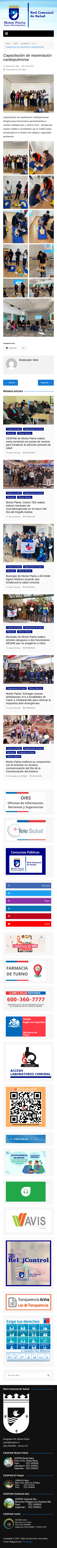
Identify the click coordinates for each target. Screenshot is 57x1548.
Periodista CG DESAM (17, 776)
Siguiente (45, 382)
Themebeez (27, 1542)
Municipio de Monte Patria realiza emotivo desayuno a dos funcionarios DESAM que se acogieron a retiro (28, 640)
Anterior (11, 382)
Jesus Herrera (14, 453)
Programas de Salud (26, 752)
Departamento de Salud (16, 69)
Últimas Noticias (24, 433)
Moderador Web (12, 66)
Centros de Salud (14, 429)
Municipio (11, 433)
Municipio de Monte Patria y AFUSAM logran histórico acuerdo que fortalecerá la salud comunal (28, 579)
